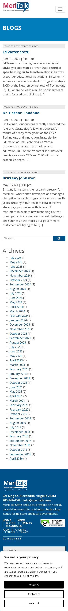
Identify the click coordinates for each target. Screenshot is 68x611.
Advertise (20, 529)
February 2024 (19, 316)
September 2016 (20, 454)
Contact (10, 532)
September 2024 (20, 284)
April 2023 (16, 360)
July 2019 (15, 427)
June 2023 (16, 351)
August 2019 (18, 423)
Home (7, 520)
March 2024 (17, 311)
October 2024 (18, 280)
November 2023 (20, 329)
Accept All (34, 584)
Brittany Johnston (19, 178)
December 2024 (20, 271)
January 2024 (18, 320)
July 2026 (15, 258)
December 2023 (20, 324)
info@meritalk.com (37, 500)
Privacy (24, 532)
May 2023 (16, 356)
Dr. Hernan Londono (21, 112)
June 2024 (16, 298)
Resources (14, 526)
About (6, 529)
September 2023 (20, 338)
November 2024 (20, 275)
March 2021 (17, 401)
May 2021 (16, 391)
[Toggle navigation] (60, 9)
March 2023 (17, 365)
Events (27, 523)
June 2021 (16, 387)
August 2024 (18, 289)
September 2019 (20, 418)
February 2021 (19, 405)
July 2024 (15, 293)
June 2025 (16, 267)
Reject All (34, 603)
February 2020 (19, 409)
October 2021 (18, 383)
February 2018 (19, 436)
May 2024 (16, 302)
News (21, 520)
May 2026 (16, 262)
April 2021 (16, 396)
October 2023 (18, 334)
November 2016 (20, 445)
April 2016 (16, 458)
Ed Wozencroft (16, 52)
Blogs (12, 27)
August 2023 (18, 342)
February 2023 (19, 369)
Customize (34, 594)
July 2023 (15, 347)
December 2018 (20, 432)
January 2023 (18, 374)
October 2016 (18, 450)
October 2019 (18, 414)
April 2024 (16, 307)
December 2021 (20, 378)
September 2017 (20, 441)
